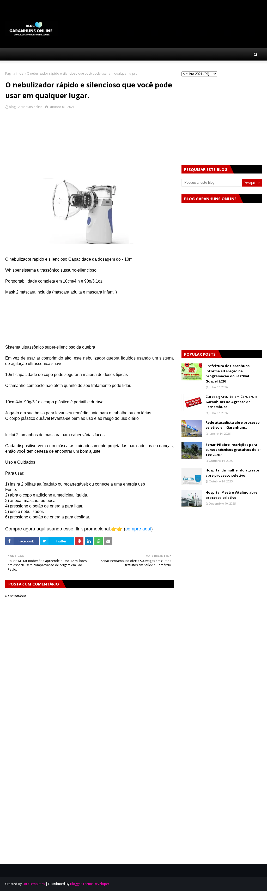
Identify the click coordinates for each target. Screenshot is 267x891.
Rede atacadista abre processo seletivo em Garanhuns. (232, 425)
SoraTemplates (33, 884)
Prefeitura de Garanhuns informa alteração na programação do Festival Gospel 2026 (227, 373)
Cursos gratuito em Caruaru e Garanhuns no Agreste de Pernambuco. (231, 401)
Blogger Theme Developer (89, 884)
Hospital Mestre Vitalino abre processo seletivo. (231, 495)
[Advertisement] (89, 134)
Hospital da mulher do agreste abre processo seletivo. (232, 473)
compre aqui (138, 528)
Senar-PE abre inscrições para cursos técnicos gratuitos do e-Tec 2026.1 (233, 449)
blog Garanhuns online (26, 107)
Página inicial (14, 73)
